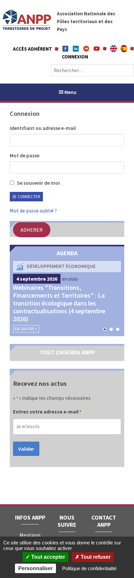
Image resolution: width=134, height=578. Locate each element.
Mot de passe (24, 155)
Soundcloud (86, 48)
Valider (26, 448)
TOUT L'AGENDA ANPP (67, 352)
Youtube (96, 48)
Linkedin (75, 48)
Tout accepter (47, 557)
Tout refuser (95, 557)
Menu (70, 92)
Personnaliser (35, 568)
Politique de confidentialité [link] (89, 568)
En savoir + (26, 329)
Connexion (75, 57)
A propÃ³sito (123, 48)
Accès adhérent (32, 49)
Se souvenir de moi (38, 183)
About (113, 48)
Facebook (65, 48)
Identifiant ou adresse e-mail (43, 128)
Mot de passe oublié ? (33, 210)
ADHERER (31, 230)
